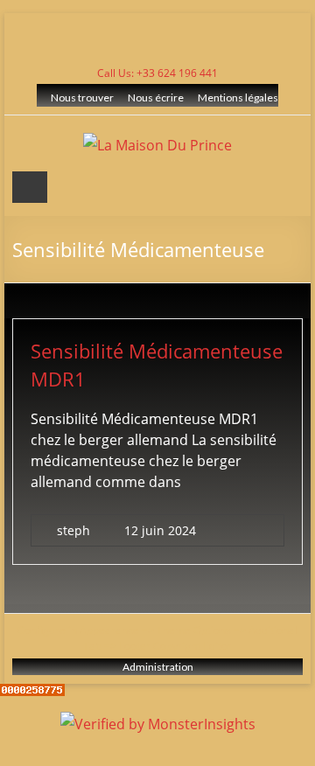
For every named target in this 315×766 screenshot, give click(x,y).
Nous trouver (82, 97)
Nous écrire (156, 97)
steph (73, 530)
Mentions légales (238, 97)
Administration (157, 666)
